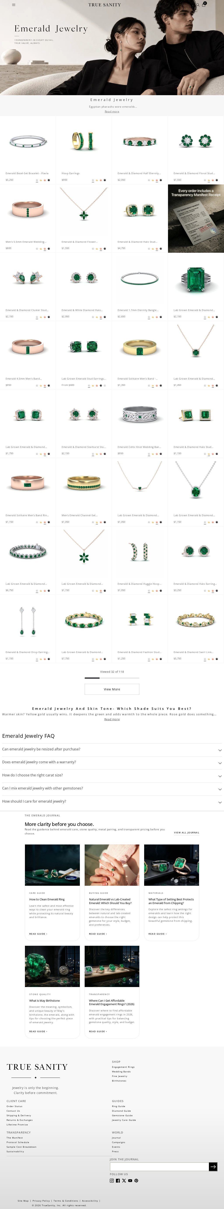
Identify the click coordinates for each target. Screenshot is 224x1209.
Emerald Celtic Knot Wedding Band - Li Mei (139, 447)
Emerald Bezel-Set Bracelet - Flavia (27, 173)
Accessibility (90, 1200)
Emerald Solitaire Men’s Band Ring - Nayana (27, 516)
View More (112, 689)
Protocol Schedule (18, 1142)
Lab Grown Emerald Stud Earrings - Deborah (84, 379)
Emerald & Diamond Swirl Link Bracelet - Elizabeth (193, 652)
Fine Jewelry (119, 1076)
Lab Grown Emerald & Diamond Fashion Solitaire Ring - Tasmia (193, 310)
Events (116, 1146)
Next (48, 140)
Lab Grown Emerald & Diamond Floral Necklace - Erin (81, 584)
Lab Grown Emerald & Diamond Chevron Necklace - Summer (137, 516)
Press (115, 1151)
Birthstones (119, 1080)
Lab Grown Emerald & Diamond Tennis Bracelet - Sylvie (81, 652)
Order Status (15, 1106)
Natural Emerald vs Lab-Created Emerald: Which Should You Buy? (110, 901)
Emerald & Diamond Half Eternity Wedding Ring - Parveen (138, 174)
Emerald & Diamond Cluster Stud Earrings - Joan (26, 310)
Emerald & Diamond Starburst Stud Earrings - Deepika (83, 447)
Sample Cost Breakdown (22, 1146)
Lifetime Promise (17, 1124)
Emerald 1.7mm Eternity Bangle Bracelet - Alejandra (137, 310)
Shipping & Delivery (19, 1115)
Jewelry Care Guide (124, 1119)
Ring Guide (118, 1106)
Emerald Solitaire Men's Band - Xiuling (137, 379)
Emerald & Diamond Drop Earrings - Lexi (27, 652)
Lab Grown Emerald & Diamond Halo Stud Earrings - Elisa (25, 447)
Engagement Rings (123, 1066)
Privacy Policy (41, 1200)
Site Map (23, 1200)
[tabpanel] (28, 143)
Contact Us (13, 1110)
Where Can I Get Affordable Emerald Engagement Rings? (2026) (111, 1002)
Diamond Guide (121, 1110)
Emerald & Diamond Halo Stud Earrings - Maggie (137, 242)
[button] (14, 5)
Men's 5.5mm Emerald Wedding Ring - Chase (25, 242)
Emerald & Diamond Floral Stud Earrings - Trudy (193, 174)
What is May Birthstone (44, 1001)
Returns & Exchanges (20, 1119)
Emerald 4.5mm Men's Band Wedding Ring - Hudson (23, 379)
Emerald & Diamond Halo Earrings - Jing (196, 584)
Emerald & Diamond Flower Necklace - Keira (79, 242)
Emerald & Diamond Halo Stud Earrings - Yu (193, 447)
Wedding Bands (121, 1071)
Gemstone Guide (122, 1115)
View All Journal (186, 832)
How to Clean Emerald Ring (47, 899)
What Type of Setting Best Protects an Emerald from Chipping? (171, 901)
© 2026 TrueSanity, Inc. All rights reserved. (59, 1205)
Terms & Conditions (66, 1200)
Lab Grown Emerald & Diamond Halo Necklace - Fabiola (193, 516)
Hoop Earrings (71, 173)
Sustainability (15, 1151)
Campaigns (118, 1142)
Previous (6, 140)
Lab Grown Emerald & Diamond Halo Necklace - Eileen (193, 379)
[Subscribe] (213, 1166)
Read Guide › (38, 933)
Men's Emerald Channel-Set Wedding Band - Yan (79, 516)
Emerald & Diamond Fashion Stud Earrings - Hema (138, 652)
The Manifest (15, 1137)
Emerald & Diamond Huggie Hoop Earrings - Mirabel (138, 584)
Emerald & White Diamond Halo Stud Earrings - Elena (81, 310)
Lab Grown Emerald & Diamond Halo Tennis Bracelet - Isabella (25, 584)
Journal (116, 1137)
